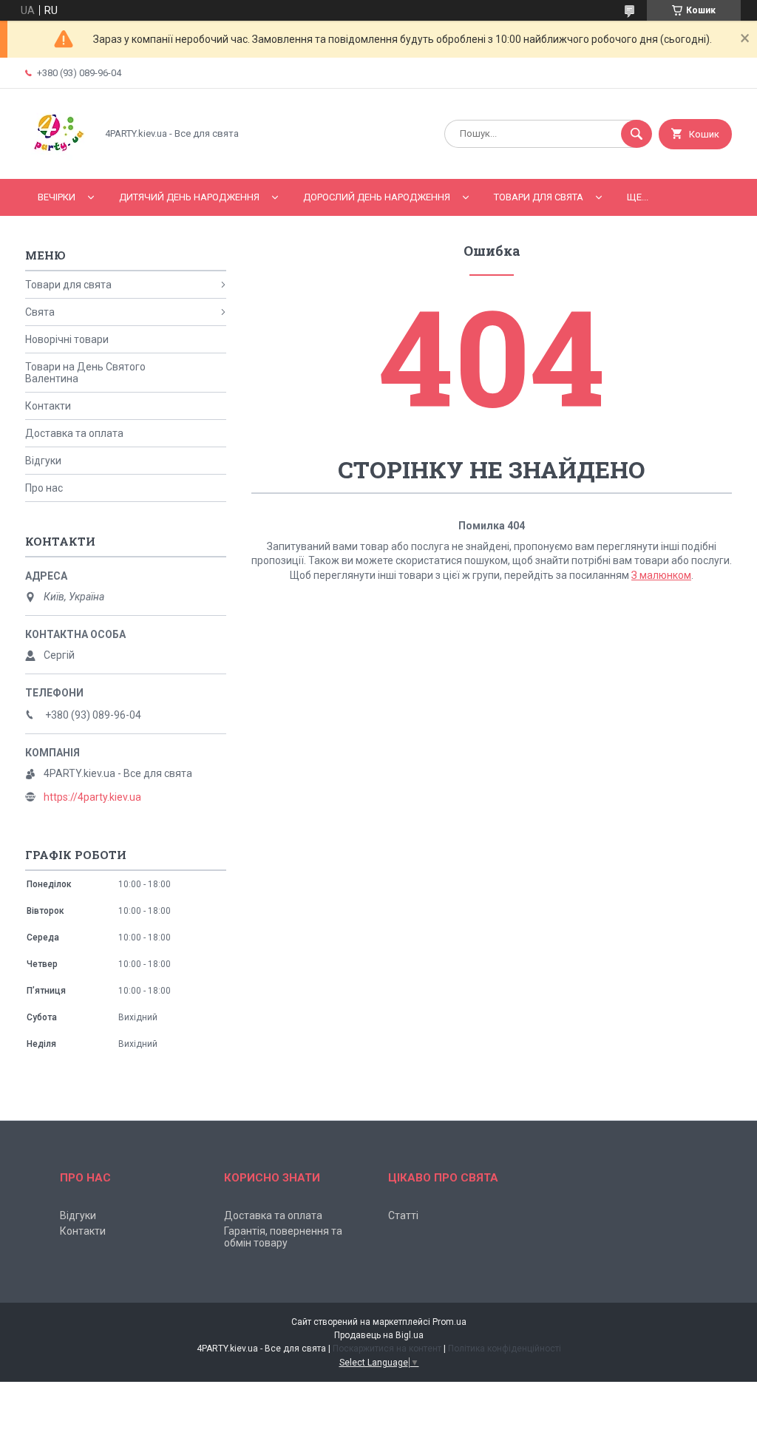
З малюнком (661, 575)
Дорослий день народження (376, 197)
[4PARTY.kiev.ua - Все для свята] (56, 160)
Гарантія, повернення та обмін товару (283, 1237)
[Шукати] (636, 134)
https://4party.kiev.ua (92, 797)
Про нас (44, 488)
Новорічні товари (67, 339)
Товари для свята (538, 197)
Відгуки (43, 461)
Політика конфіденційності (504, 1348)
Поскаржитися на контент (387, 1348)
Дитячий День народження (189, 197)
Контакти (48, 406)
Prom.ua (449, 1322)
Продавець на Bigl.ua (379, 1335)
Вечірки (56, 197)
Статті (403, 1215)
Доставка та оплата (74, 433)
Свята (40, 312)
